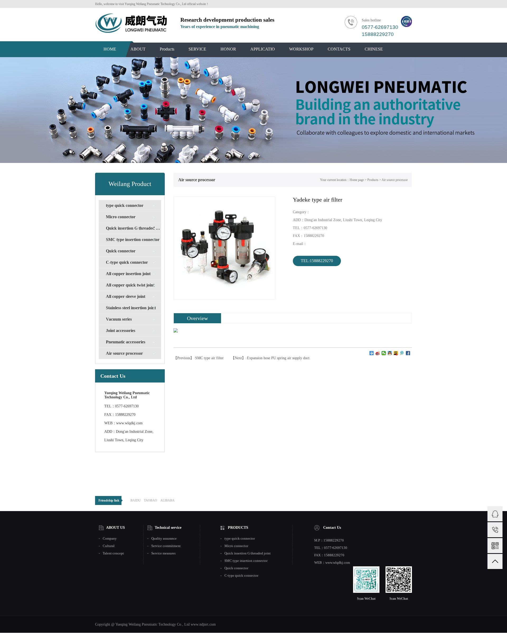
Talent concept (113, 553)
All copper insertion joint (128, 273)
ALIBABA (167, 500)
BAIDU (135, 500)
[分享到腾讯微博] (402, 353)
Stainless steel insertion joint (131, 308)
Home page (357, 180)
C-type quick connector (127, 262)
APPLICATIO (262, 49)
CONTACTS (339, 49)
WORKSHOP (301, 49)
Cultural (109, 546)
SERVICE (197, 49)
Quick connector (120, 251)
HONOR (228, 49)
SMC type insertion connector (132, 239)
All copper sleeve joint (125, 296)
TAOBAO (150, 500)
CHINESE (374, 49)
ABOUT (137, 49)
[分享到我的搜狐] (396, 353)
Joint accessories (120, 330)
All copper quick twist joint (130, 285)
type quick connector (124, 205)
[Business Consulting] (495, 513)
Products (167, 49)
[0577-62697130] (495, 529)
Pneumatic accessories (125, 342)
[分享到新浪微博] (377, 353)
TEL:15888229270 (317, 260)
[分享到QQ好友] (390, 353)
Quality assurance (164, 538)
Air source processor (124, 353)
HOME (110, 49)
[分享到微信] (384, 353)
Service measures (163, 553)
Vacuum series (119, 319)
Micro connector (120, 217)
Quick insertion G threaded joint (133, 228)
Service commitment (166, 546)
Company (110, 538)
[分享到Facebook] (408, 353)
